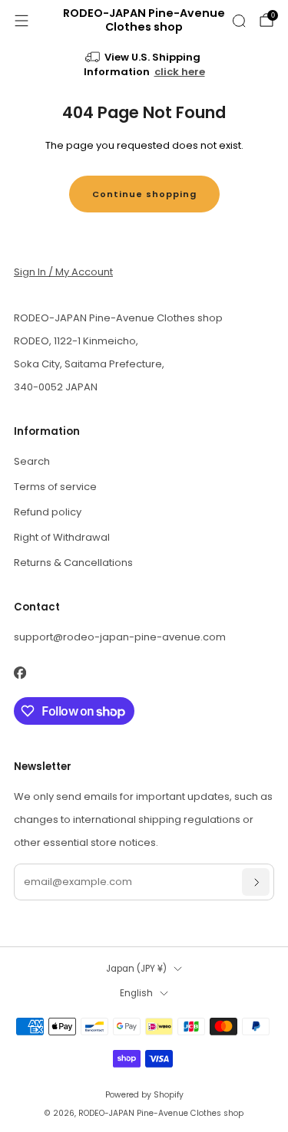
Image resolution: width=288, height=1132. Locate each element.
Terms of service (55, 486)
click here (179, 71)
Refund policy (47, 512)
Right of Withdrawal (62, 537)
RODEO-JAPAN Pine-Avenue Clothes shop (144, 21)
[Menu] (21, 20)
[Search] (239, 20)
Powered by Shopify (144, 1095)
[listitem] (144, 65)
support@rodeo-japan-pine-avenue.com (120, 637)
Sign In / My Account (63, 272)
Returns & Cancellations (73, 562)
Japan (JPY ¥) (136, 969)
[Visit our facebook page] (20, 673)
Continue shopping (144, 194)
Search (32, 461)
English (136, 993)
